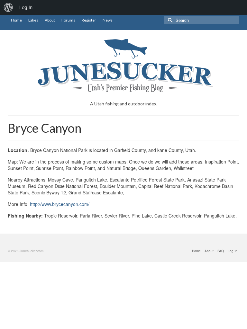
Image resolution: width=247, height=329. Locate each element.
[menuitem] (8, 7)
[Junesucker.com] (123, 65)
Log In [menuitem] (25, 7)
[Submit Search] (169, 20)
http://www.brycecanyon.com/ (59, 204)
